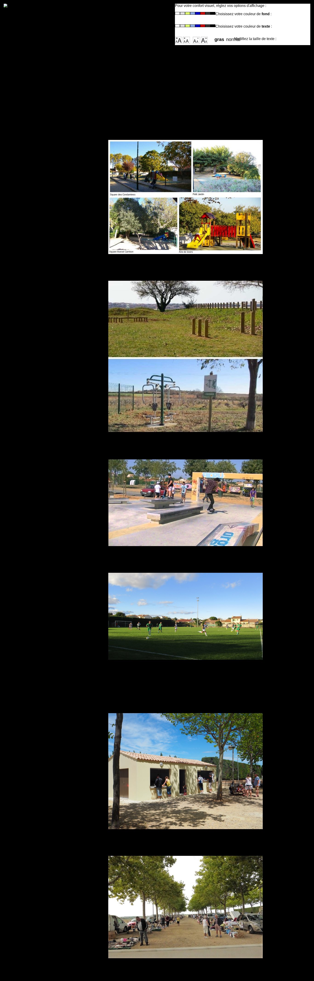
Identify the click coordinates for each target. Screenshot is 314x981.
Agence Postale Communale (47, 164)
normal (230, 38)
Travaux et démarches (40, 401)
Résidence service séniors (45, 277)
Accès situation (32, 77)
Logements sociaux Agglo (44, 315)
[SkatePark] (185, 502)
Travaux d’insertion (36, 282)
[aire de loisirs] (185, 907)
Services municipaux (38, 158)
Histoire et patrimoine (39, 93)
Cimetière (25, 175)
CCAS (21, 266)
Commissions (30, 153)
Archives (24, 115)
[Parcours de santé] (185, 356)
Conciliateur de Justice (41, 293)
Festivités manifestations (43, 358)
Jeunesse (25, 234)
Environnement (32, 423)
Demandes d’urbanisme (41, 418)
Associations (29, 364)
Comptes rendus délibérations (49, 186)
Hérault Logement (35, 271)
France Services (33, 288)
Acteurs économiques (39, 104)
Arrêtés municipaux (37, 191)
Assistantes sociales (38, 310)
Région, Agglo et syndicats (45, 99)
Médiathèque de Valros (40, 347)
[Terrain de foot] (185, 616)
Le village (25, 82)
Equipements (29, 353)
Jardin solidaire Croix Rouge (47, 304)
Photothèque (29, 110)
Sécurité (23, 407)
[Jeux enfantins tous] (185, 197)
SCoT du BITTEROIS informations (53, 412)
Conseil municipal (35, 147)
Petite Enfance (31, 223)
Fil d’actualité (30, 88)
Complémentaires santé (41, 299)
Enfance (23, 229)
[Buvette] (185, 771)
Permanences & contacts (43, 180)
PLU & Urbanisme (34, 396)
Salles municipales (36, 169)
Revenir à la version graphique (99, 25)
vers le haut (120, 971)
